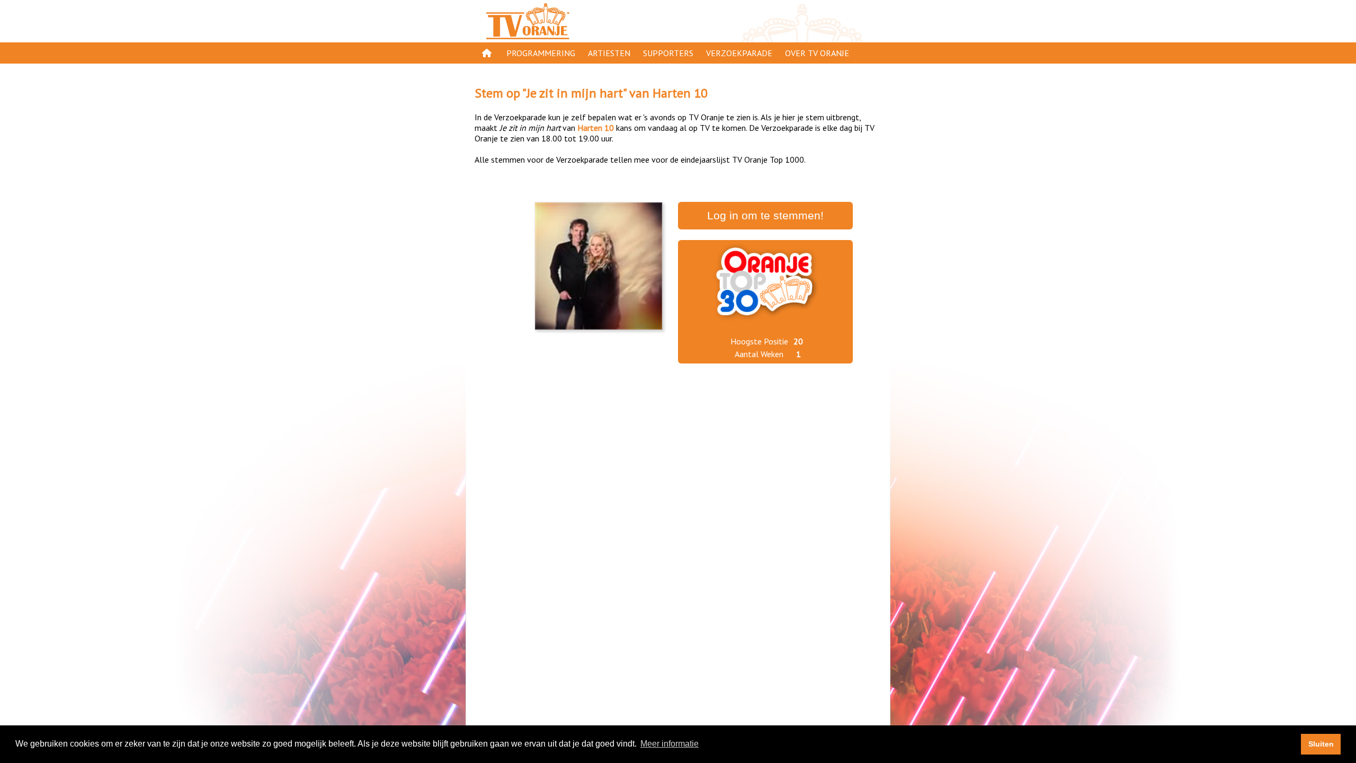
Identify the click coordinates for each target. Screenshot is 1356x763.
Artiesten (609, 53)
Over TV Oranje (817, 53)
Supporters (668, 53)
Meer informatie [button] (669, 743)
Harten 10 (680, 93)
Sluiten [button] (1321, 744)
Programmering (540, 53)
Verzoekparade (739, 53)
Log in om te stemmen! (765, 215)
